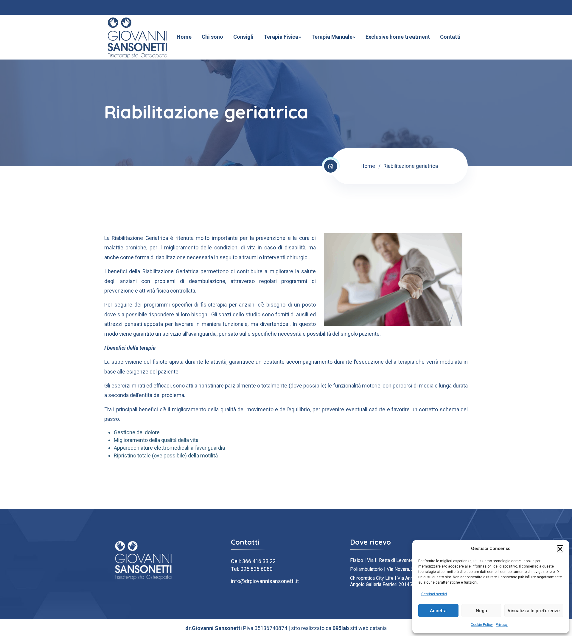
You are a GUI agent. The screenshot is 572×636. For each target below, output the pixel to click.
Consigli (243, 37)
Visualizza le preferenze (534, 610)
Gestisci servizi (434, 594)
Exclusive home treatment (398, 37)
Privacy (502, 625)
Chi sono (212, 37)
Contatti (450, 37)
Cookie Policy (482, 625)
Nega (481, 610)
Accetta (438, 610)
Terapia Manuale (331, 37)
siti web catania (368, 628)
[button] (560, 548)
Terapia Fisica (281, 37)
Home (184, 37)
